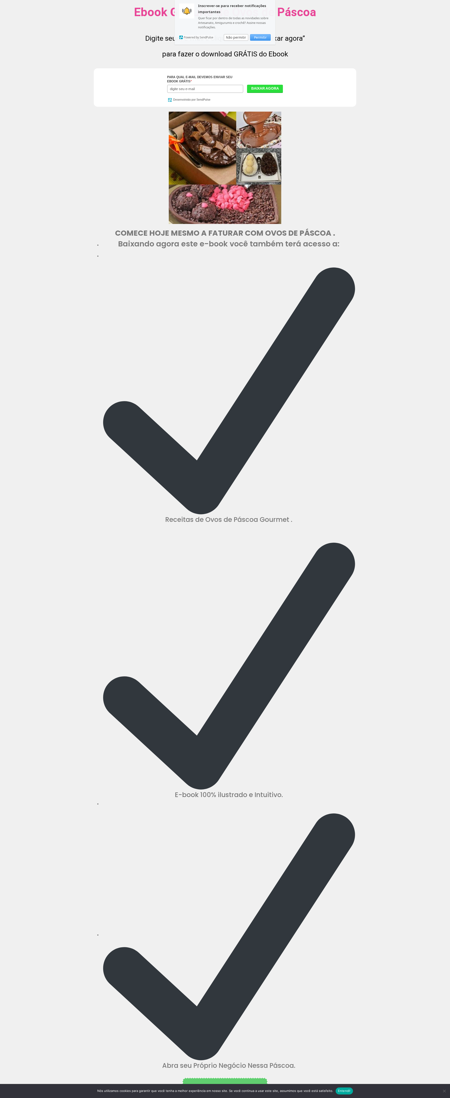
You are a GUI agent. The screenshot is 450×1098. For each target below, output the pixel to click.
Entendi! (344, 1091)
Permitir (260, 37)
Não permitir (236, 37)
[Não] (444, 1091)
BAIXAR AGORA (265, 88)
